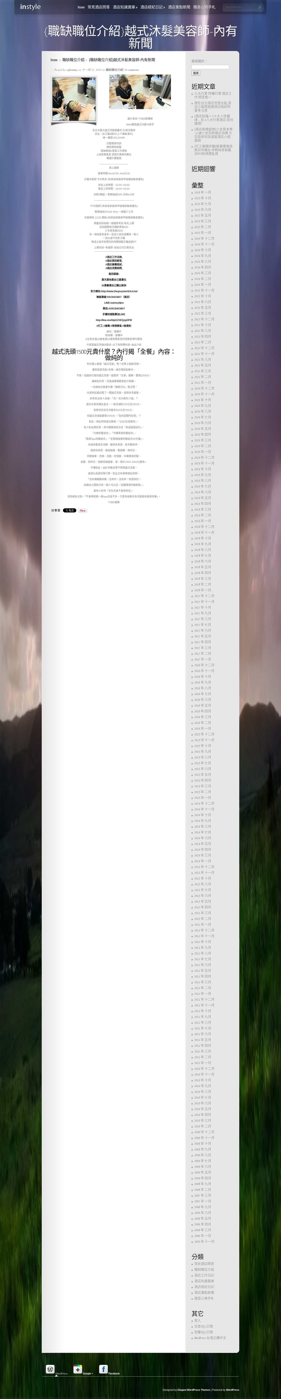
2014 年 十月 (202, 815)
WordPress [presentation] (61, 1373)
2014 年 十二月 (204, 803)
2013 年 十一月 (204, 872)
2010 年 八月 (202, 1091)
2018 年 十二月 (204, 527)
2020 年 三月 (202, 440)
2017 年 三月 (202, 648)
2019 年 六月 (202, 492)
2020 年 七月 (202, 417)
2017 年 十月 (202, 607)
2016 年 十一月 (204, 671)
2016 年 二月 (202, 723)
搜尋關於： (200, 61)
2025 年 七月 (202, 204)
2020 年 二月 (202, 446)
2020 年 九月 (202, 405)
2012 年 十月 (202, 942)
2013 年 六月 (202, 895)
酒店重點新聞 (179, 7)
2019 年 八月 (202, 480)
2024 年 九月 (202, 256)
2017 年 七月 (202, 625)
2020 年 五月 (202, 429)
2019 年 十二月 (204, 457)
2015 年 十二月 (204, 734)
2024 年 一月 (202, 284)
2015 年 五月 (202, 774)
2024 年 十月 (202, 250)
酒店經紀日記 (152, 7)
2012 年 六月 (202, 965)
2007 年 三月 (202, 1195)
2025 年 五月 (202, 215)
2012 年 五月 (202, 970)
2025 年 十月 (202, 198)
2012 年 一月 (202, 993)
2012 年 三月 (202, 982)
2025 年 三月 (202, 221)
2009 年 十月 (202, 1143)
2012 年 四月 (202, 976)
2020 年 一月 (202, 452)
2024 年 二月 (202, 279)
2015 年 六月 (202, 769)
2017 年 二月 (202, 653)
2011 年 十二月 (204, 999)
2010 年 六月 (202, 1103)
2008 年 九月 (202, 1184)
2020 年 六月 (202, 423)
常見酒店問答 (99, 7)
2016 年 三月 (202, 717)
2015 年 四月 (202, 780)
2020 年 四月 (202, 434)
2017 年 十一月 (204, 601)
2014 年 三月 (202, 855)
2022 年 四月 (202, 336)
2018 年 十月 (202, 538)
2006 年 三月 (202, 1230)
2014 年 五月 (202, 844)
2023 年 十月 (202, 296)
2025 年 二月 (202, 227)
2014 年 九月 (202, 821)
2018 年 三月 (202, 578)
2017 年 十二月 (204, 596)
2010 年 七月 (202, 1097)
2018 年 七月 (202, 555)
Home (81, 7)
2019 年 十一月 (204, 463)
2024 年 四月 (202, 267)
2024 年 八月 (202, 261)
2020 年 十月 (202, 400)
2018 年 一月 (202, 590)
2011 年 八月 (202, 1022)
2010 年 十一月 (204, 1074)
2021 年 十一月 (204, 354)
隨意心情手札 (204, 7)
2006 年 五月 (202, 1218)
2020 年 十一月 (204, 394)
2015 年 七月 (202, 763)
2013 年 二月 (202, 919)
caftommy (71, 70)
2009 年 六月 (202, 1166)
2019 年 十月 (202, 469)
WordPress (232, 1389)
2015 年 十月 (202, 746)
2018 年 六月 (202, 561)
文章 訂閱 (203, 1326)
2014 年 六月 (202, 838)
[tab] (56, 1370)
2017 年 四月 (202, 642)
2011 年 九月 (202, 1017)
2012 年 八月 (202, 953)
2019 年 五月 (202, 498)
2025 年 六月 (202, 209)
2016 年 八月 (202, 688)
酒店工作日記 (204, 1275)
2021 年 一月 (202, 382)
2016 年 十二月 (204, 665)
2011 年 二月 (202, 1057)
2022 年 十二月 (204, 319)
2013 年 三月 (202, 913)
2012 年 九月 (202, 947)
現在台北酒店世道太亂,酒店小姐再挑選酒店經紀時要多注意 (212, 107)
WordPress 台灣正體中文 (210, 1338)
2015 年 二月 (202, 792)
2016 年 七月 (202, 694)
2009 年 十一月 (204, 1138)
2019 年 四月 (202, 503)
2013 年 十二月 (204, 867)
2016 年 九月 (202, 682)
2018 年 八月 (202, 550)
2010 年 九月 (202, 1086)
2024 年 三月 (202, 273)
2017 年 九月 (202, 613)
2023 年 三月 (202, 313)
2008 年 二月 (202, 1189)
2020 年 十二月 (204, 388)
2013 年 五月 (202, 901)
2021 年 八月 (202, 359)
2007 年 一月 (202, 1201)
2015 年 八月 (202, 757)
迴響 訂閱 (203, 1332)
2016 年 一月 (202, 728)
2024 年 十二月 (204, 238)
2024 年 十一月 (204, 244)
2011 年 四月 (202, 1045)
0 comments (132, 70)
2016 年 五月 (202, 705)
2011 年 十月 (202, 1011)
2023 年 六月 (202, 302)
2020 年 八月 (202, 411)
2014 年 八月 (202, 826)
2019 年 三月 (202, 509)
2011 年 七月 (202, 1028)
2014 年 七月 (202, 832)
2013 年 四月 (202, 907)
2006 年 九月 (202, 1207)
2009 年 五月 (202, 1172)
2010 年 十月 (202, 1080)
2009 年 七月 (202, 1161)
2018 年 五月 (202, 567)
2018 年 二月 (202, 584)
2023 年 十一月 (204, 290)
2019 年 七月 (202, 486)
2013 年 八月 (202, 884)
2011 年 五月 (202, 1040)
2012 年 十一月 (204, 936)
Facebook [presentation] (114, 1373)
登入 (197, 1320)
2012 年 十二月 (204, 930)
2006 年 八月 (202, 1213)
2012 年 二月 (202, 988)
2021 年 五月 (202, 365)
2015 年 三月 (202, 786)
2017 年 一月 (202, 659)
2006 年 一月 (202, 1236)
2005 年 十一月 (204, 1241)
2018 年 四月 (202, 573)
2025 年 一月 (202, 233)
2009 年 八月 (202, 1155)
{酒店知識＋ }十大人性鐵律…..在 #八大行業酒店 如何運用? (213, 120)
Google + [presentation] (88, 1373)
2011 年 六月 (202, 1034)
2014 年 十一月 (204, 809)
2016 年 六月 (202, 699)
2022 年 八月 (202, 331)
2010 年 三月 (202, 1120)
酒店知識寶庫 (125, 7)
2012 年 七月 (202, 959)
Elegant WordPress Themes (194, 1389)
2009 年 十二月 (204, 1132)
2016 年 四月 (202, 711)
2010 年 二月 (202, 1126)
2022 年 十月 (202, 325)
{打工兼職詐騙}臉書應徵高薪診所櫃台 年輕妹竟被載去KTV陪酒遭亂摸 (213, 150)
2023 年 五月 (202, 307)
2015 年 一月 (202, 797)
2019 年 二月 (202, 515)
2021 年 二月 (202, 377)
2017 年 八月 (202, 619)
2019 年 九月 (202, 475)
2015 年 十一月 (204, 740)
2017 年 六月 (202, 630)
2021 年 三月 (202, 371)
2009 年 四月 (202, 1178)
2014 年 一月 (202, 861)
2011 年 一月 (202, 1063)
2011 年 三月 (202, 1051)
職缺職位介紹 (73, 60)
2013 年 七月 (202, 890)
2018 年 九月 (202, 544)
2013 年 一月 (202, 924)
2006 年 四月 (202, 1224)
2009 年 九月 (202, 1149)
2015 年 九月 (202, 751)
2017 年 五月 (202, 636)
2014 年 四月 (202, 849)
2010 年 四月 (202, 1115)
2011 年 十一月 (204, 1005)
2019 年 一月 (202, 521)
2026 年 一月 (202, 192)
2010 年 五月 (202, 1109)
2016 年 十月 (202, 676)
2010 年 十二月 (204, 1068)
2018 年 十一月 (204, 532)
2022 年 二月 (202, 342)
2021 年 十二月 (204, 348)
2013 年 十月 (202, 878)
